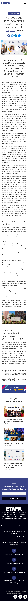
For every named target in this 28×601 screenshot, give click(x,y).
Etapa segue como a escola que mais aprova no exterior (14, 421)
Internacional (14, 13)
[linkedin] (15, 35)
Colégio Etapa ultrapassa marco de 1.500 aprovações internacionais (13, 465)
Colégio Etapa (10, 31)
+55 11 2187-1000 (7, 581)
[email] (19, 35)
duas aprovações (14, 97)
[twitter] (12, 35)
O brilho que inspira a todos (13, 443)
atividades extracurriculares (13, 167)
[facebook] (8, 35)
